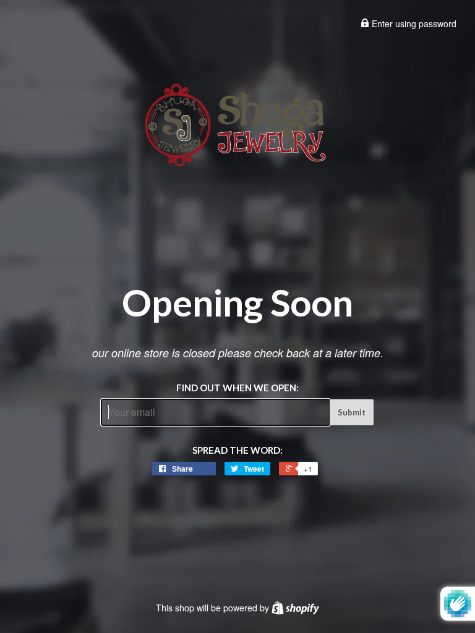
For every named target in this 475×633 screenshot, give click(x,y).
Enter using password (412, 23)
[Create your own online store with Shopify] (295, 607)
